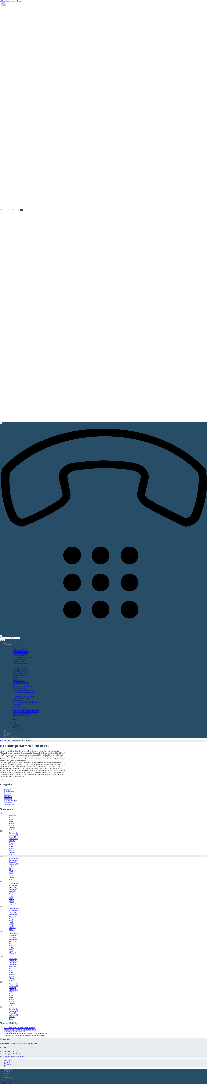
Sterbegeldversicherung (21, 716)
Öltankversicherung (19, 681)
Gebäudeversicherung (20, 669)
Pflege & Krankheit (15, 685)
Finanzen (7, 795)
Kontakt (7, 735)
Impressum (8, 1060)
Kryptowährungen (10, 801)
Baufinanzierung (18, 677)
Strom (15, 719)
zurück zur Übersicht (7, 780)
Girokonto (16, 725)
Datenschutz (8, 1077)
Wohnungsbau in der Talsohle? (14, 1032)
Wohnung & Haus (15, 665)
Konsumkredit (18, 729)
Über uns (7, 733)
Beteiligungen (9, 791)
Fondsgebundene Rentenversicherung (26, 712)
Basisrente (16, 706)
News (6, 731)
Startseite (3, 740)
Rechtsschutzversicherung (22, 657)
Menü (2, 640)
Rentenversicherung (20, 708)
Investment (8, 799)
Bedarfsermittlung (10, 737)
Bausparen (16, 679)
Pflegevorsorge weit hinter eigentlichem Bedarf (20, 1030)
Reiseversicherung (19, 661)
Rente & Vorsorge (15, 694)
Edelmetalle (8, 793)
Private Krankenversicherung (23, 690)
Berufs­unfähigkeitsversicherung (23, 696)
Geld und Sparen (14, 717)
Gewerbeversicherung (20, 663)
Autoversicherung (19, 648)
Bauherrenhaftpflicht (20, 675)
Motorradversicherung (20, 650)
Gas (14, 721)
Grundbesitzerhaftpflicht (21, 671)
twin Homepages (6, 1083)
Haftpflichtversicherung (21, 652)
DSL (14, 723)
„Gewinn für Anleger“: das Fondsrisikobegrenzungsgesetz (24, 1035)
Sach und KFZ (14, 646)
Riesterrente (17, 704)
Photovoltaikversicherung (21, 673)
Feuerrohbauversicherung (21, 683)
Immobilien (8, 797)
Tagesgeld (16, 727)
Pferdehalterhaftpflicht (20, 656)
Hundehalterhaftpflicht (20, 654)
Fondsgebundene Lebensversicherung (26, 710)
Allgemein (7, 789)
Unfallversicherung (19, 659)
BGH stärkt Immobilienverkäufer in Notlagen (19, 1028)
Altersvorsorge (18, 700)
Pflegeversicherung (19, 688)
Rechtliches (8, 802)
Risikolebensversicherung (21, 698)
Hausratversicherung (20, 667)
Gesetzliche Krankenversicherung (24, 692)
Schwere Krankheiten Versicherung (25, 702)
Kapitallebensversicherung (22, 714)
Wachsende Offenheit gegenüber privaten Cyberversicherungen (25, 1033)
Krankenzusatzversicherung (22, 686)
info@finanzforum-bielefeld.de (15, 1056)
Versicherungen (9, 804)
